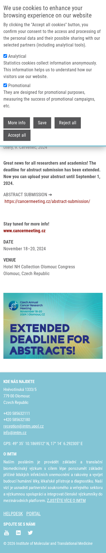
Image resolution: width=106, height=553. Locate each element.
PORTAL (33, 513)
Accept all (17, 135)
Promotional (19, 85)
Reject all (67, 122)
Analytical (17, 56)
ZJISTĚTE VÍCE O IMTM (66, 500)
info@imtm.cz (15, 432)
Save (42, 122)
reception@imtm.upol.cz (23, 426)
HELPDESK (13, 513)
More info (16, 122)
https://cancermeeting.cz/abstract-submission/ (47, 201)
